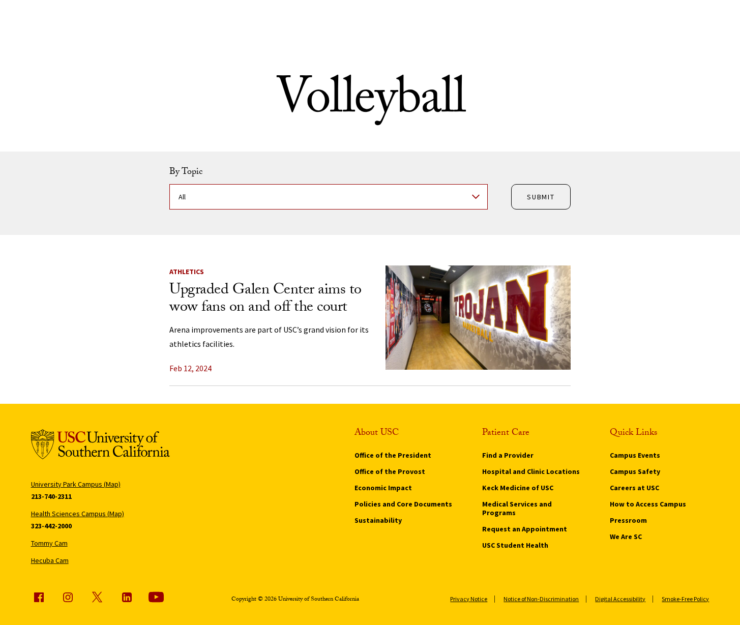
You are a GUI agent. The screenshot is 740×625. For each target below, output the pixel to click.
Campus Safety (635, 471)
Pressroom (628, 520)
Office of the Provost (389, 471)
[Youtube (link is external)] (156, 597)
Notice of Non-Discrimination (541, 599)
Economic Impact (383, 487)
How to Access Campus (648, 504)
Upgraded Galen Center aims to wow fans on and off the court (265, 299)
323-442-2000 (51, 525)
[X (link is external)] (97, 597)
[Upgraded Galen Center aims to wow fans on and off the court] (478, 317)
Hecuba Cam (50, 560)
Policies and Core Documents (403, 504)
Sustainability (378, 520)
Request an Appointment (524, 528)
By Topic (185, 173)
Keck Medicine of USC (517, 487)
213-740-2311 (51, 496)
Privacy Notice (468, 599)
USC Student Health (515, 545)
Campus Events (635, 455)
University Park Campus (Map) (76, 484)
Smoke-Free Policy (685, 599)
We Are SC (626, 536)
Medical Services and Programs (517, 508)
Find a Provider (508, 455)
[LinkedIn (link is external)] (126, 597)
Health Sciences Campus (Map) (77, 513)
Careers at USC (634, 487)
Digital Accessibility (620, 599)
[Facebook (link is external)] (38, 597)
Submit (540, 196)
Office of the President (392, 455)
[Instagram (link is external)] (67, 597)
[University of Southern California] (100, 446)
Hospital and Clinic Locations (531, 471)
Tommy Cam (49, 543)
